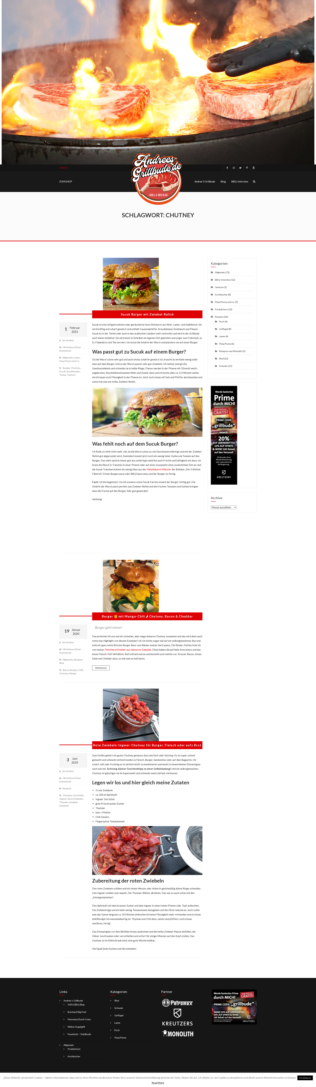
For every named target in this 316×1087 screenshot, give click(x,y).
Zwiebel (73, 802)
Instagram (233, 167)
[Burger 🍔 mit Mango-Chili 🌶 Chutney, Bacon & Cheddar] (130, 588)
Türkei (62, 374)
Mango (72, 673)
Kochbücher (221, 294)
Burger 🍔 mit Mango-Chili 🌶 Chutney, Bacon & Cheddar (147, 616)
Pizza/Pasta (225, 343)
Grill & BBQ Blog (76, 1004)
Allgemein (68, 357)
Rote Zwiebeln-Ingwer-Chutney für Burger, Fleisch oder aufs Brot (147, 745)
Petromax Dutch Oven (79, 1019)
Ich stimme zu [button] (305, 1078)
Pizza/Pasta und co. (69, 361)
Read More (158, 1082)
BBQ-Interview (239, 181)
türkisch (71, 374)
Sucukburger (73, 371)
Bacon (66, 670)
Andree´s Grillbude (205, 181)
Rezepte (78, 659)
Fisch (221, 321)
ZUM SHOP (65, 181)
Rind (61, 663)
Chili (80, 670)
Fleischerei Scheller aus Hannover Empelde (128, 649)
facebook (227, 167)
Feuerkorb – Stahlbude (79, 1034)
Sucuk (62, 371)
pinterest (247, 167)
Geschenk (78, 795)
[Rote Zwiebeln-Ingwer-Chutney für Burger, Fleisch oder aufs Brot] (130, 717)
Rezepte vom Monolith (230, 351)
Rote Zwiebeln (75, 798)
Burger (66, 368)
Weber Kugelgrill (76, 1026)
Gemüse (219, 287)
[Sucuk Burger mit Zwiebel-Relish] (130, 286)
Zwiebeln (64, 805)
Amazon (253, 167)
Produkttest (221, 309)
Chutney (75, 368)
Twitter (240, 167)
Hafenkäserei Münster (159, 469)
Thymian (63, 802)
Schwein (223, 366)
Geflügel (223, 329)
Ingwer (63, 798)
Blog (223, 181)
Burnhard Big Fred (77, 1012)
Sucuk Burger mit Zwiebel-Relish (147, 314)
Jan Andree (68, 340)
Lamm (77, 357)
